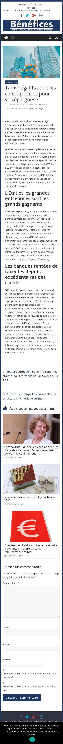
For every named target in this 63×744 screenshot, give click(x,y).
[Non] (59, 732)
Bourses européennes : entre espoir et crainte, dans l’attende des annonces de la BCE (30, 376)
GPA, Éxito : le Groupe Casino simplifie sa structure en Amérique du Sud (30, 396)
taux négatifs (40, 108)
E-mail (7, 644)
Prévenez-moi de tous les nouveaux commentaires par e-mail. (30, 675)
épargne (29, 108)
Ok (32, 739)
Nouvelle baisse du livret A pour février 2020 (30, 498)
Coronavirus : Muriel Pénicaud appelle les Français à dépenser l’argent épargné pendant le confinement (31, 450)
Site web (7, 659)
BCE (23, 108)
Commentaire (11, 582)
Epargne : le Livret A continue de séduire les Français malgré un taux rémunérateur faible (30, 548)
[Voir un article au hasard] (57, 37)
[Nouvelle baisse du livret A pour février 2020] (31, 465)
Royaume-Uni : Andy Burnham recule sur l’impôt (26, 11)
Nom (6, 627)
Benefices (32, 104)
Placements (12, 82)
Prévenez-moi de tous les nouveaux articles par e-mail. (29, 688)
